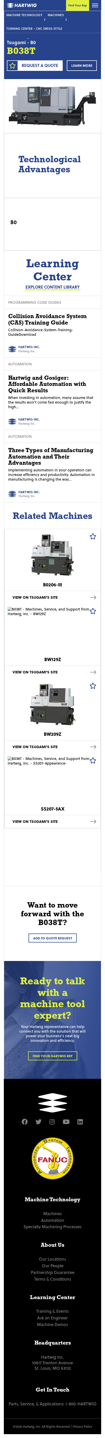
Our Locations (52, 1259)
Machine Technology (24, 15)
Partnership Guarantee (52, 1272)
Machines (56, 15)
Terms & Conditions (52, 1279)
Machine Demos (52, 1324)
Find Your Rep (77, 5)
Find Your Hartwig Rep (53, 1055)
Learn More (81, 65)
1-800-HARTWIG (81, 1404)
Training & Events (52, 1311)
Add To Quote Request (52, 938)
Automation (52, 1220)
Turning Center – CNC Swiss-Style (34, 28)
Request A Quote (40, 65)
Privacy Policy (82, 1426)
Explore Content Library (52, 287)
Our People (52, 1265)
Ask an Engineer (52, 1318)
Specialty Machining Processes (52, 1226)
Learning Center (52, 1297)
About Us (52, 1245)
